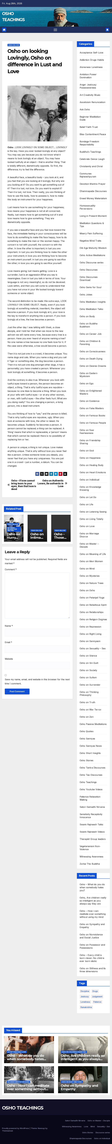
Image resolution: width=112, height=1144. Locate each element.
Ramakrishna (86, 1007)
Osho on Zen (86, 716)
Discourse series (103, 1132)
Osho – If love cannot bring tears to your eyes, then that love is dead (23, 484)
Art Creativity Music (90, 95)
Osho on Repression (90, 626)
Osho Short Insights (90, 753)
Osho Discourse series (91, 262)
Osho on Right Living (90, 634)
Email (8, 642)
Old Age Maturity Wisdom (93, 248)
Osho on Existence (89, 401)
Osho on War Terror (90, 709)
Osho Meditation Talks (91, 309)
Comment (11, 569)
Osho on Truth (87, 702)
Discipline (85, 991)
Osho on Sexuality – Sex (93, 648)
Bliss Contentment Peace (93, 134)
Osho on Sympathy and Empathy (79, 1087)
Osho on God (87, 450)
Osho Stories (86, 760)
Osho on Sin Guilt (89, 663)
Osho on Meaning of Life (93, 554)
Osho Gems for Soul (90, 287)
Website (9, 658)
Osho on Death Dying (91, 358)
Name (9, 625)
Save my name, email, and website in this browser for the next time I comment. (37, 681)
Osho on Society (88, 670)
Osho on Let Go (88, 497)
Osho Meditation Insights (93, 301)
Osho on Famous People (93, 422)
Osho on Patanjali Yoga (92, 597)
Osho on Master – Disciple (99, 1120)
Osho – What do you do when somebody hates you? (92, 887)
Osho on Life (86, 504)
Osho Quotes (86, 731)
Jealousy (85, 996)
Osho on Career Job (91, 334)
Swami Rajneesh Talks (91, 824)
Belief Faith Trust (89, 127)
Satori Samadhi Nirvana (92, 807)
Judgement (97, 996)
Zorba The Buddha (90, 863)
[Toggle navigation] (55, 30)
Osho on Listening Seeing (93, 511)
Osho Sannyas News (91, 745)
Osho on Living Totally (91, 519)
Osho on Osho (87, 590)
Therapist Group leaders (93, 839)
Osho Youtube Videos (91, 789)
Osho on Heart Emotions (93, 472)
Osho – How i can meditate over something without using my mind (93, 914)
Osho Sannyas (87, 738)
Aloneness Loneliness (91, 67)
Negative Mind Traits (90, 240)
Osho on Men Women (91, 561)
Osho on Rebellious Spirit (93, 605)
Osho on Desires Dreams (93, 366)
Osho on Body (87, 316)
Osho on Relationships (91, 612)
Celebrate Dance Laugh (92, 159)
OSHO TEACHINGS (22, 1108)
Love (86, 1126)
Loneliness (85, 1002)
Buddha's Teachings (90, 151)
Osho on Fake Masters (92, 408)
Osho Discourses (89, 269)
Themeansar (7, 1131)
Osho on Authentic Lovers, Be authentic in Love (51, 483)
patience (97, 1002)
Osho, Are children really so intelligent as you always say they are (93, 900)
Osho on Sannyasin (90, 641)
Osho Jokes (86, 294)
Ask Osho (85, 109)
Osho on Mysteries (90, 575)
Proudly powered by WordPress (16, 1128)
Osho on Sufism (88, 677)
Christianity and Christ (91, 166)
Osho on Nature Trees (92, 583)
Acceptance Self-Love (91, 52)
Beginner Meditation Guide (18, 1082)
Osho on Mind (87, 568)
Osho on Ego (86, 383)
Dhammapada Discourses (93, 191)
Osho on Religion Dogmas (93, 619)
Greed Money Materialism (93, 198)
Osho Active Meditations (92, 255)
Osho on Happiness (90, 458)
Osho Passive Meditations (93, 724)
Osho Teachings (88, 782)
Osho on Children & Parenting (74, 1052)
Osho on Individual (89, 479)
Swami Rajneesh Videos (92, 831)
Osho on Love (13, 45)
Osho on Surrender (90, 684)
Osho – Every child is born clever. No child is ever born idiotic (92, 958)
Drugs (95, 991)
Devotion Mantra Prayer (92, 183)
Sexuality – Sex (103, 1126)
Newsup (41, 1128)
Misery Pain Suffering (91, 233)
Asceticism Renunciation (92, 102)
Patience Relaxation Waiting (12, 529)
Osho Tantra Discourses (92, 767)
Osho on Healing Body (92, 465)
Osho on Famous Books (92, 415)
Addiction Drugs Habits (92, 60)
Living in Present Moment (93, 216)
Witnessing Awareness (91, 856)
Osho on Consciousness (92, 351)
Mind (93, 1126)
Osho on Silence (88, 655)
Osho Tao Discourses (91, 775)
